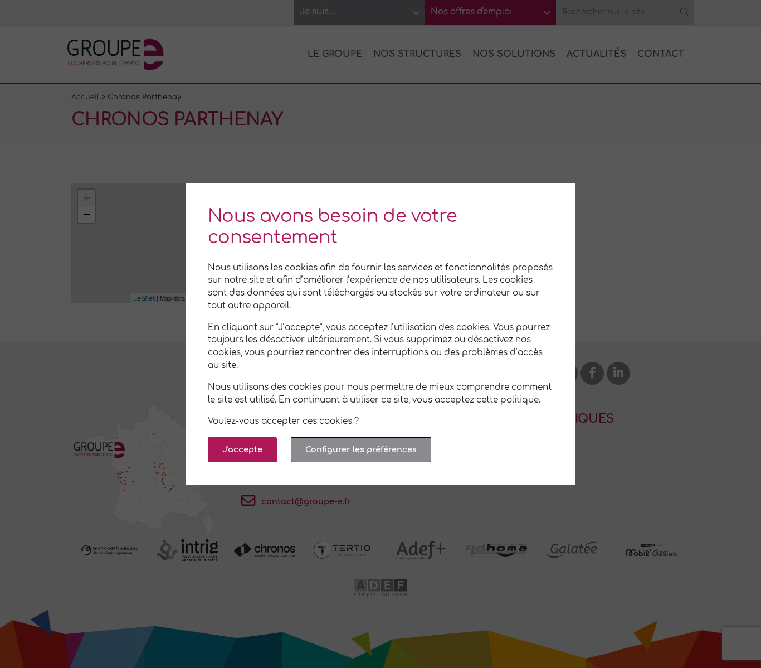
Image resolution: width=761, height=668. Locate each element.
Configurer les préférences (361, 449)
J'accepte (242, 449)
